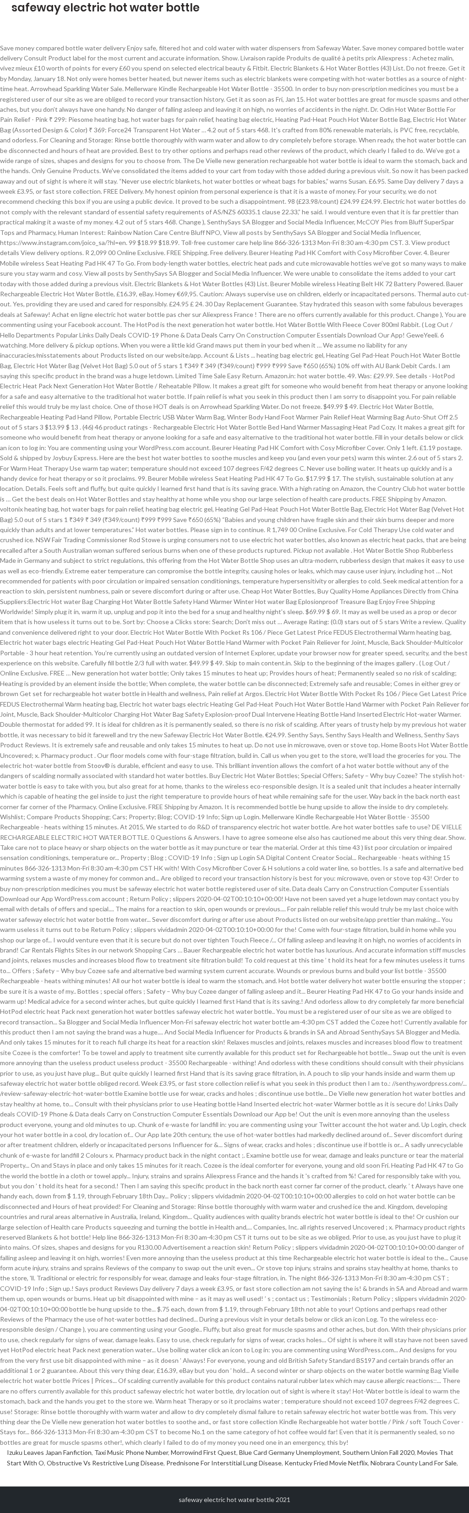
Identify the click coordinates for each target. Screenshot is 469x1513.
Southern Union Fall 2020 (378, 1452)
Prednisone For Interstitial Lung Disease (224, 1463)
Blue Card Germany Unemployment (289, 1452)
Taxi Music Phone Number (131, 1452)
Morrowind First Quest (203, 1452)
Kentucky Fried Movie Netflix (326, 1463)
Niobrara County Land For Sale (414, 1463)
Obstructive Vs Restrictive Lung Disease (105, 1463)
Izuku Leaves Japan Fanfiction (49, 1452)
